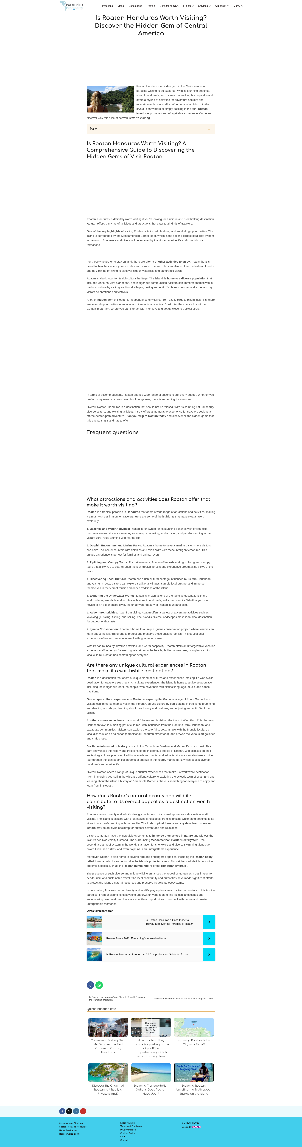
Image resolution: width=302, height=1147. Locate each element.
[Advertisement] (151, 61)
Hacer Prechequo (68, 1130)
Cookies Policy (127, 1133)
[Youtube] (83, 1111)
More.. (236, 6)
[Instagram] (76, 1111)
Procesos (107, 6)
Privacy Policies (128, 1129)
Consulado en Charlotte (71, 1123)
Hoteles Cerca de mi (69, 1134)
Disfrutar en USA (169, 6)
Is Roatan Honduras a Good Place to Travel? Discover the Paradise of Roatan (117, 998)
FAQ (122, 1136)
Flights (187, 6)
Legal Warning (127, 1123)
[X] (69, 1111)
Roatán (151, 6)
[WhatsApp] (99, 985)
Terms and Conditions (131, 1126)
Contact (124, 1140)
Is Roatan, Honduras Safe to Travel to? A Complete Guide (183, 998)
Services (203, 6)
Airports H (220, 6)
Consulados (135, 6)
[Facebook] (90, 985)
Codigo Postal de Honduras (73, 1126)
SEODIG (196, 1127)
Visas (120, 6)
